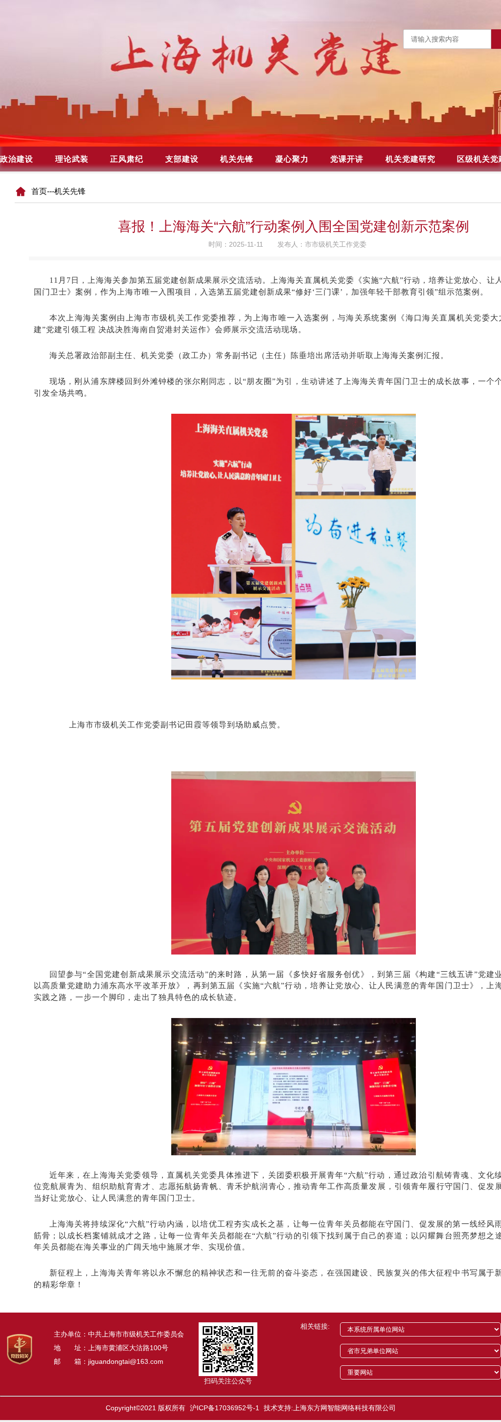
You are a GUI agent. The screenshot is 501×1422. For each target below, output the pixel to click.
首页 (39, 191)
